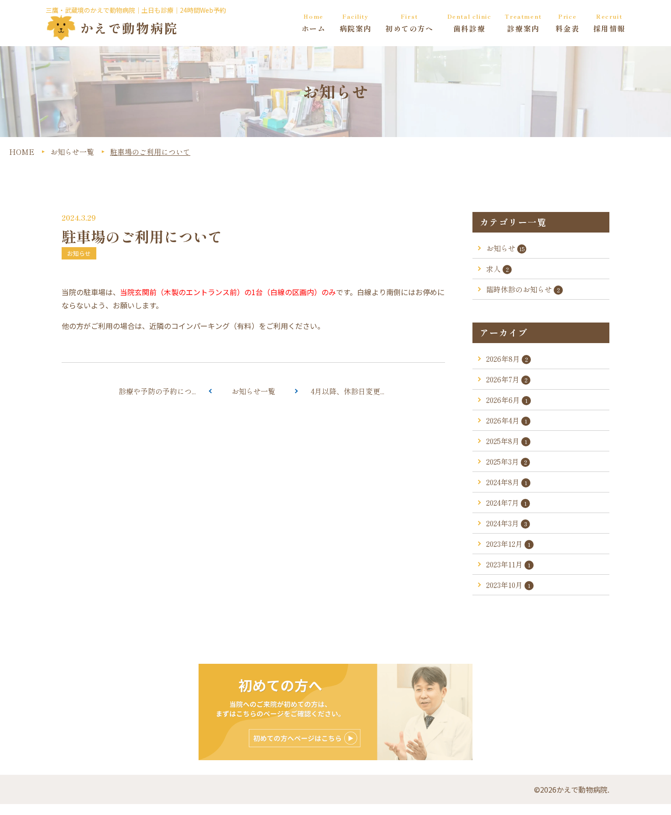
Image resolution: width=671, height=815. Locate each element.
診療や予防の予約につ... (157, 391)
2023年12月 (508, 543)
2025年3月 (506, 461)
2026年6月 (507, 399)
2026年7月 (507, 379)
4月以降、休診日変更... (347, 391)
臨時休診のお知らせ (523, 289)
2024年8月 (506, 481)
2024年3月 (506, 523)
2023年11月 (508, 564)
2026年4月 (506, 420)
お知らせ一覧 (253, 391)
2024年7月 (506, 502)
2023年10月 (508, 584)
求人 (497, 268)
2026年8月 (507, 358)
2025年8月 (506, 440)
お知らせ (505, 248)
